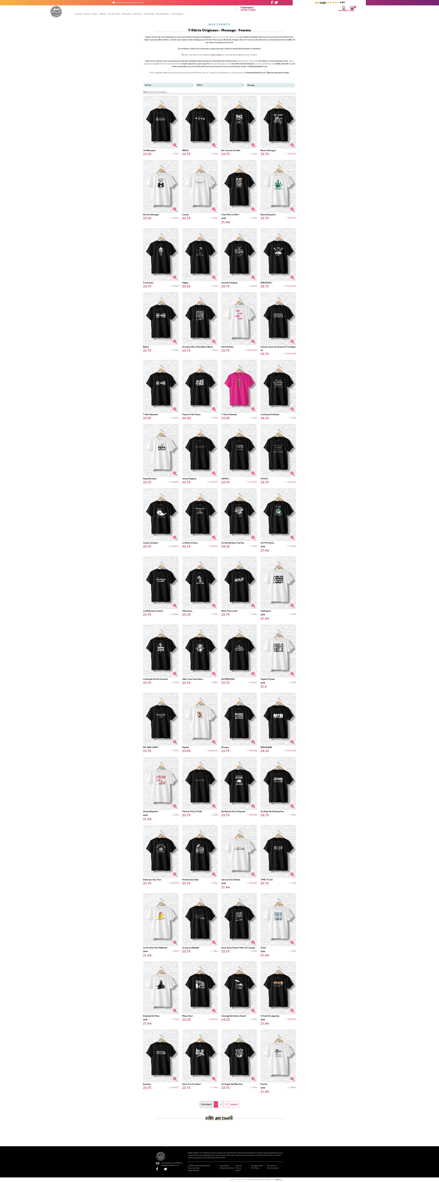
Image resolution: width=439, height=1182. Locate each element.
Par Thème (255, 1168)
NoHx (215, 153)
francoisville (291, 286)
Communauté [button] (177, 14)
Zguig (215, 218)
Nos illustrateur (273, 1168)
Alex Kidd (292, 218)
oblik (215, 815)
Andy (215, 286)
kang (294, 883)
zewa (254, 153)
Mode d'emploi (193, 1170)
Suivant (234, 1104)
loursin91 (292, 153)
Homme (78, 14)
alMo (215, 682)
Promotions (271, 1166)
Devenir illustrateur (227, 1168)
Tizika (176, 815)
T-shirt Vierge (149, 14)
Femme (87, 14)
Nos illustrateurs (162, 14)
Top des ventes (114, 14)
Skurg (254, 546)
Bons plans (126, 14)
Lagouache (213, 750)
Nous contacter (193, 1168)
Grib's (294, 815)
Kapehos (278, 1180)
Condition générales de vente (199, 1166)
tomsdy (292, 546)
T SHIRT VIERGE (215, 55)
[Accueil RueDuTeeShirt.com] (56, 11)
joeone (176, 286)
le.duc (176, 218)
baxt (177, 153)
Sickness (214, 546)
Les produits (224, 1166)
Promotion (137, 14)
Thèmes (102, 14)
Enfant (94, 14)
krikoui (293, 1087)
